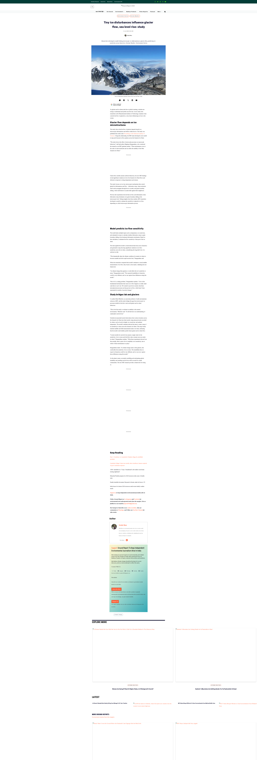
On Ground (110, 11)
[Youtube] (165, 2)
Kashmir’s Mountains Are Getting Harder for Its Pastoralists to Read (215, 689)
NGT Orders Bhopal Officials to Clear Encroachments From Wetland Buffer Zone (196, 703)
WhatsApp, (121, 510)
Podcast (152, 11)
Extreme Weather (133, 685)
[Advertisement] (128, 165)
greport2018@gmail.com (130, 503)
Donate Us (103, 1)
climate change (118, 614)
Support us (113, 492)
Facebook (136, 499)
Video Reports (143, 11)
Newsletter (110, 1)
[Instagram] (160, 2)
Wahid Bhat (129, 35)
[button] (123, 11)
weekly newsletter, (131, 507)
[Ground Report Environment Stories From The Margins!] (128, 7)
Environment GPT (118, 1)
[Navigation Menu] (92, 7)
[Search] (165, 11)
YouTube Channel (138, 510)
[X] (158, 2)
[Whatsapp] (155, 2)
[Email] (127, 540)
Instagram (128, 499)
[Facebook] (163, 2)
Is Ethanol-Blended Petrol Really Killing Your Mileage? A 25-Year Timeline (109, 703)
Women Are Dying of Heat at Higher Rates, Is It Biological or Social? (132, 689)
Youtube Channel (95, 1)
